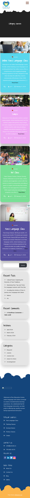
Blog (7, 476)
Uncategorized (11, 362)
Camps (15, 114)
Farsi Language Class (15, 229)
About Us (8, 468)
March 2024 (10, 332)
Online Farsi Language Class (15, 60)
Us (12, 472)
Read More (15, 82)
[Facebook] (5, 457)
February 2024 (11, 335)
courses (16, 57)
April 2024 (10, 329)
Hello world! (7, 315)
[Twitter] (11, 457)
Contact (8, 472)
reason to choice (11, 359)
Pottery (8, 432)
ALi (8, 298)
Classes (13, 432)
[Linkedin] (8, 457)
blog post (9, 350)
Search (23, 265)
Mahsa (9, 295)
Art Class (15, 172)
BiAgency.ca (18, 495)
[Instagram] (14, 457)
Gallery (8, 479)
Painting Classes (11, 424)
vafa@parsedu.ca (11, 446)
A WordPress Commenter (14, 312)
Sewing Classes (10, 428)
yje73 (10, 86)
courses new (10, 356)
